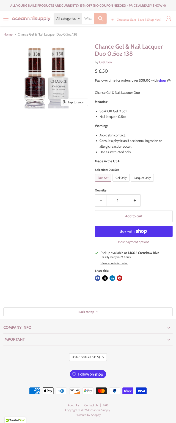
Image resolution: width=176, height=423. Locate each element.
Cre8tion (105, 62)
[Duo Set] (104, 183)
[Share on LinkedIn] (112, 278)
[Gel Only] (122, 183)
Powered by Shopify (88, 415)
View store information (114, 263)
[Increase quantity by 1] (135, 200)
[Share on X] (105, 278)
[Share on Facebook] (97, 278)
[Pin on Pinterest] (119, 278)
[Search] (100, 18)
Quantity (101, 190)
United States (86, 357)
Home (8, 34)
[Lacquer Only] (143, 183)
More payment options (133, 242)
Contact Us (91, 405)
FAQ (105, 405)
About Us (73, 405)
